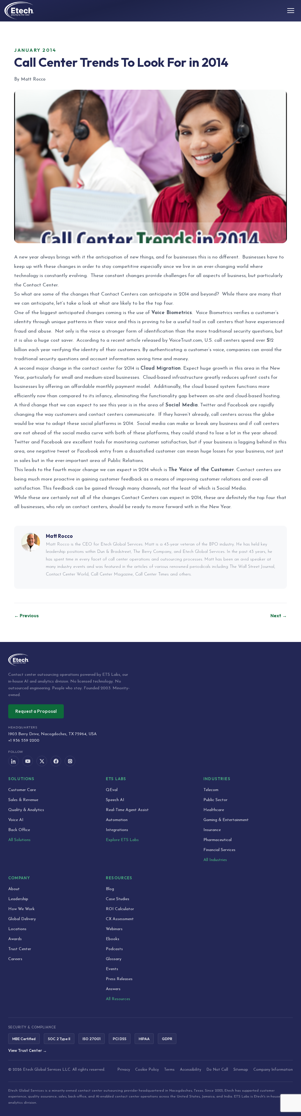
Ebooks (112, 939)
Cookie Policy (147, 1070)
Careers (15, 959)
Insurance (212, 830)
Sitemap (240, 1070)
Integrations (117, 830)
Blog (110, 889)
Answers (113, 989)
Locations (17, 929)
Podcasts (114, 949)
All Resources (118, 999)
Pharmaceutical (217, 840)
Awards (15, 939)
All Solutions (19, 840)
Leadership (18, 899)
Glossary (113, 959)
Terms (169, 1070)
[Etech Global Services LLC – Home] (19, 10)
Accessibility (190, 1070)
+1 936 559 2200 (23, 740)
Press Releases (119, 979)
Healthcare (213, 810)
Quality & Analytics (26, 810)
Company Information (273, 1070)
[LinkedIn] (13, 761)
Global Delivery (22, 919)
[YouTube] (27, 761)
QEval (112, 790)
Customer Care (22, 790)
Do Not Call (217, 1070)
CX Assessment (120, 919)
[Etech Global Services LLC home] (150, 660)
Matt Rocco (59, 536)
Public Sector (215, 800)
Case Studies (117, 899)
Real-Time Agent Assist (127, 810)
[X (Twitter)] (41, 761)
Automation (117, 820)
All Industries (215, 860)
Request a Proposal (36, 711)
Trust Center (19, 949)
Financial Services (219, 850)
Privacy (123, 1070)
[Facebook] (56, 761)
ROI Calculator (120, 909)
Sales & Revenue (23, 800)
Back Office (19, 830)
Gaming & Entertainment (226, 820)
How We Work (21, 909)
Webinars (114, 929)
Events (112, 969)
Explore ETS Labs (122, 840)
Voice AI (16, 820)
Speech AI (115, 800)
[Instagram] (70, 761)
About (14, 889)
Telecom (210, 790)
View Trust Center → (27, 1050)
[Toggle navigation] (291, 10)
